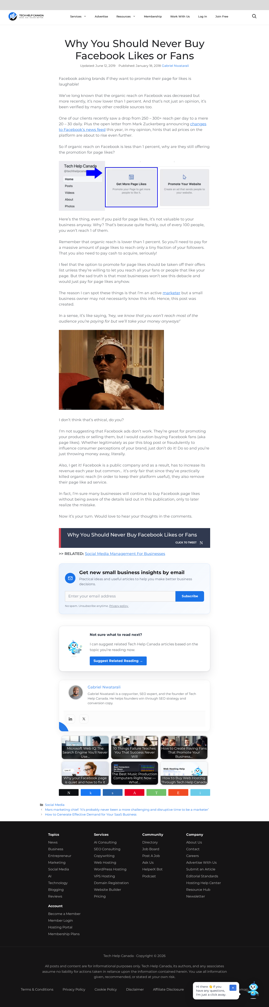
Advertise (101, 16)
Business (55, 849)
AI (49, 876)
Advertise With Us (201, 863)
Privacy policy (119, 606)
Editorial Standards (202, 876)
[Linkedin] (70, 719)
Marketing (57, 863)
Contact (193, 849)
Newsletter (195, 896)
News (53, 842)
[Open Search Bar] (254, 16)
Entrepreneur (59, 856)
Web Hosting (105, 863)
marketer (171, 293)
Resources (123, 16)
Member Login (60, 921)
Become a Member (64, 914)
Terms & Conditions (37, 989)
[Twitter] (83, 719)
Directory (150, 842)
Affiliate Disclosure (168, 989)
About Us (194, 842)
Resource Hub (198, 890)
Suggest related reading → (118, 661)
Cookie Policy (106, 989)
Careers (192, 856)
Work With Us (180, 16)
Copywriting (104, 856)
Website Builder (107, 890)
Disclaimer (135, 989)
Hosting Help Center (203, 883)
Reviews (55, 896)
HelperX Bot (152, 869)
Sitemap (241, 989)
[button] (252, 990)
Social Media (55, 805)
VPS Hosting (104, 876)
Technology (58, 883)
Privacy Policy (74, 989)
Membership (153, 16)
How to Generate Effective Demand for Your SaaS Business (90, 814)
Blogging (56, 890)
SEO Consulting (107, 849)
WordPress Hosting (110, 869)
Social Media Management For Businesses (125, 553)
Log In (202, 16)
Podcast (149, 876)
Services (76, 16)
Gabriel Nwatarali (175, 66)
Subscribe (190, 596)
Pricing (100, 896)
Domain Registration (111, 883)
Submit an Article (200, 869)
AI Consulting (105, 842)
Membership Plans (64, 934)
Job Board (150, 849)
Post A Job (151, 856)
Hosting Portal (60, 927)
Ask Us (148, 863)
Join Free (221, 16)
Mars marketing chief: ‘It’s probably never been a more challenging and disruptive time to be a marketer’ (127, 810)
